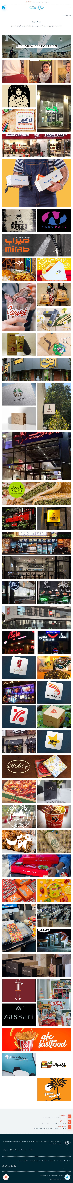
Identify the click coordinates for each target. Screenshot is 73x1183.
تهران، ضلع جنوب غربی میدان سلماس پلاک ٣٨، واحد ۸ (52, 1123)
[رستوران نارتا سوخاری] (19, 990)
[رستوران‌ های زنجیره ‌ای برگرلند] (36, 543)
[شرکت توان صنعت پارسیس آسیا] (19, 890)
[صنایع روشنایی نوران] (36, 965)
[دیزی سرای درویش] (19, 418)
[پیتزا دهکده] (19, 791)
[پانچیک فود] (36, 493)
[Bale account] (9, 1167)
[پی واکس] (19, 344)
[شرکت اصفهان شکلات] (54, 890)
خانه (70, 15)
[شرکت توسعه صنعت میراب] (36, 245)
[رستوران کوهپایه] (19, 816)
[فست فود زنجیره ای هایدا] (19, 642)
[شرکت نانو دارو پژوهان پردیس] (54, 220)
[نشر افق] (36, 369)
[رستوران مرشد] (19, 269)
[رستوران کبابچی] (19, 518)
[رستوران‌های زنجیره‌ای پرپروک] (36, 456)
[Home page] (36, 7)
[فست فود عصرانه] (54, 1064)
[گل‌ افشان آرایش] (54, 319)
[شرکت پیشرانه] (54, 692)
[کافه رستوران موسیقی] (54, 406)
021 (62, 1115)
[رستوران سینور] (19, 928)
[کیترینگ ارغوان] (36, 865)
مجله (26, 1150)
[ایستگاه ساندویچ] (54, 642)
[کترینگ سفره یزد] (54, 791)
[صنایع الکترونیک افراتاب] (54, 915)
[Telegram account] (12, 1167)
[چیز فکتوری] (19, 592)
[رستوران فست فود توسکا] (54, 816)
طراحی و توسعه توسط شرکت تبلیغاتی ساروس (59, 1179)
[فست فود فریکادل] (54, 518)
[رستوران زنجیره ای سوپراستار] (54, 741)
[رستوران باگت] (54, 108)
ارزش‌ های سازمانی (63, 1161)
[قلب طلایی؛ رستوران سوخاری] (19, 692)
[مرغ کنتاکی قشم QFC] (36, 1039)
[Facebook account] (3, 1167)
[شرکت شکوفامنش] (36, 46)
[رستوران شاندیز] (19, 667)
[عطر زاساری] (19, 1015)
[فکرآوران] (19, 120)
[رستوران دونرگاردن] (54, 269)
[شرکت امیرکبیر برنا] (19, 716)
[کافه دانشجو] (54, 667)
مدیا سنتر (21, 1150)
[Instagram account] (6, 1167)
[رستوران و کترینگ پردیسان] (54, 940)
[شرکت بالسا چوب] (36, 71)
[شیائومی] (36, 617)
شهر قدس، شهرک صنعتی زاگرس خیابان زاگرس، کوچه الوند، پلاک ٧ (50, 1128)
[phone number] (6, 1177)
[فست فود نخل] (54, 1089)
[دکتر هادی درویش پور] (19, 1064)
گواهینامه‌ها (53, 1161)
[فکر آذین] (54, 1002)
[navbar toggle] (68, 7)
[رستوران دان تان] (19, 741)
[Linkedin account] (14, 1167)
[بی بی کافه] (36, 766)
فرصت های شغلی (34, 1161)
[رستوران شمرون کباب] (54, 294)
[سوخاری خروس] (19, 841)
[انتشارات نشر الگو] (54, 344)
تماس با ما (5, 1150)
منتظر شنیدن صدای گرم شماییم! (36, 2)
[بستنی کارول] (19, 307)
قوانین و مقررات (23, 1161)
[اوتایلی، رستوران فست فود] (54, 592)
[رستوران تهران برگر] (19, 220)
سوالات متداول (13, 1150)
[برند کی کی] (19, 394)
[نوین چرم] (36, 145)
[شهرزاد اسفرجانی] (19, 96)
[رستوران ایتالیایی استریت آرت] (36, 567)
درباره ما (31, 1150)
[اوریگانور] (54, 841)
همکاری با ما (44, 1161)
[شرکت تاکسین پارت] (36, 183)
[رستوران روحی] (54, 716)
